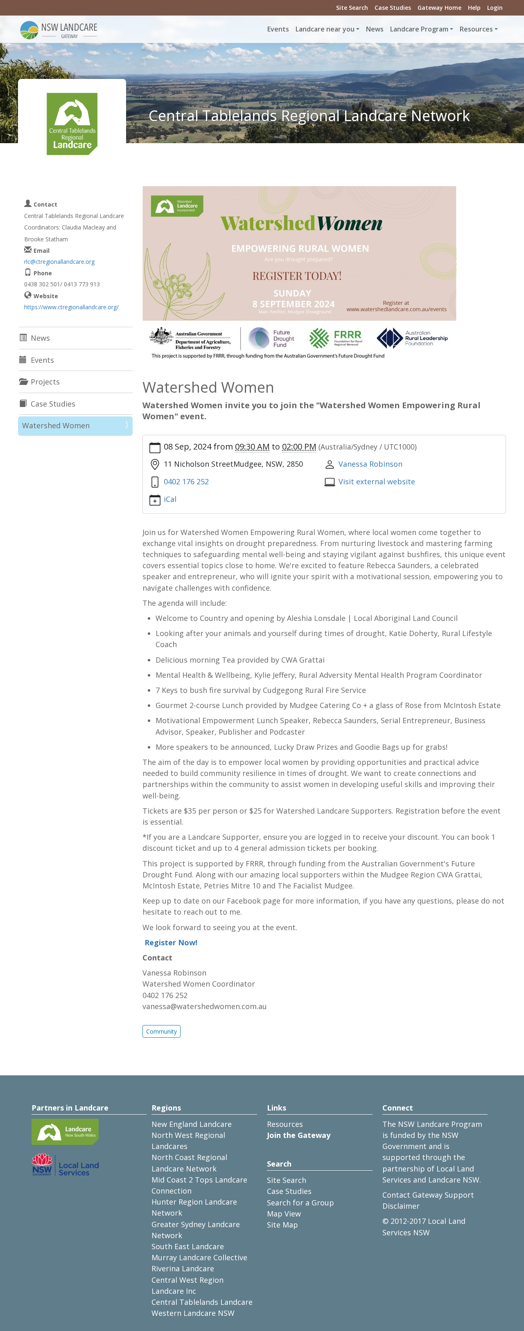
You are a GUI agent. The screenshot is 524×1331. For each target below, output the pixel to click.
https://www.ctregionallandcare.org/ (71, 307)
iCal (170, 499)
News (375, 29)
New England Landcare (191, 1124)
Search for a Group (300, 1202)
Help (474, 7)
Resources (285, 1124)
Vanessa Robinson (370, 464)
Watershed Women (56, 425)
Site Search (352, 7)
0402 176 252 (186, 481)
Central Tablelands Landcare (202, 1302)
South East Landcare (187, 1246)
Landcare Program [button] (419, 29)
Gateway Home (439, 7)
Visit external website (377, 481)
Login (495, 7)
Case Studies (393, 7)
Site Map (282, 1225)
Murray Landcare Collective (199, 1257)
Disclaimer (401, 1206)
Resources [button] (476, 29)
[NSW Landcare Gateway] (59, 29)
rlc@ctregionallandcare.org (59, 261)
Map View (284, 1214)
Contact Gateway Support (428, 1195)
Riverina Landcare (182, 1268)
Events (278, 29)
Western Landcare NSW (193, 1313)
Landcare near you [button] (325, 29)
